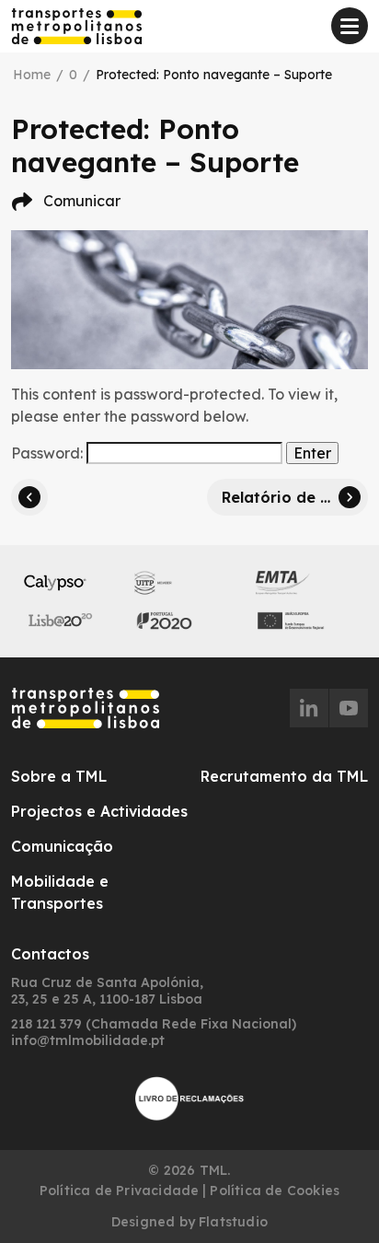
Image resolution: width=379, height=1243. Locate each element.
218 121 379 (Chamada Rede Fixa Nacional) (153, 1024)
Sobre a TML (59, 776)
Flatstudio (233, 1222)
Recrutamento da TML (284, 776)
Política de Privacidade (120, 1190)
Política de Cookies (274, 1190)
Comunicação (62, 846)
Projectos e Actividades (99, 811)
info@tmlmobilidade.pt (88, 1040)
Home (32, 74)
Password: (48, 453)
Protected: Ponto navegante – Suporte (214, 74)
